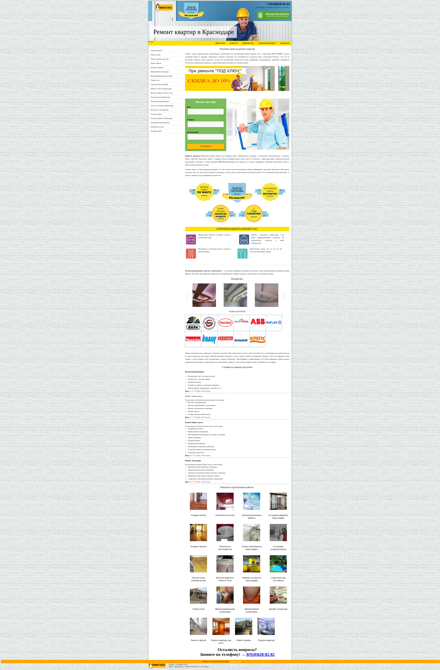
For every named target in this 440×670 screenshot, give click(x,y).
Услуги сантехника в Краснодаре (162, 106)
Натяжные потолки (157, 127)
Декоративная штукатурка (160, 72)
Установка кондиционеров (160, 101)
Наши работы (248, 43)
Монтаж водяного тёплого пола (162, 93)
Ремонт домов (155, 55)
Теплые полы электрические (160, 97)
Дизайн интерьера (157, 67)
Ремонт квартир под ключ (160, 59)
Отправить (205, 146)
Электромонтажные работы (160, 122)
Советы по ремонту (267, 43)
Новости (234, 43)
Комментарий (192, 132)
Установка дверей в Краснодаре (161, 118)
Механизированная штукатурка (161, 76)
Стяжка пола (155, 80)
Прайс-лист (220, 43)
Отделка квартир (156, 50)
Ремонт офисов (156, 63)
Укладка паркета (156, 114)
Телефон (191, 120)
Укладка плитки (156, 131)
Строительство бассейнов (159, 84)
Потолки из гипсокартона (160, 110)
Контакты (284, 43)
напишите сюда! (235, 661)
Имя (189, 107)
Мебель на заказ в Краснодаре (161, 89)
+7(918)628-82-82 (181, 665)
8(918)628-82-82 (260, 654)
